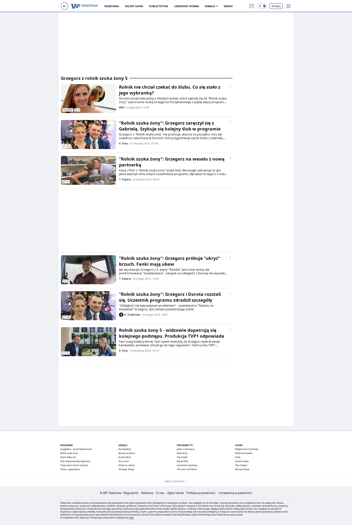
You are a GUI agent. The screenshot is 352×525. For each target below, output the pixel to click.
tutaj (131, 517)
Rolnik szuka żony (69, 453)
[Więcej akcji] (230, 86)
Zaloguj (276, 6)
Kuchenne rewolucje (187, 465)
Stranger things (126, 469)
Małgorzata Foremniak (246, 449)
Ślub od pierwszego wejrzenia (75, 461)
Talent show (134, 6)
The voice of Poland (187, 469)
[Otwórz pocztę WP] (251, 6)
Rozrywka (111, 6)
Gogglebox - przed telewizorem (76, 449)
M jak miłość (124, 457)
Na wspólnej (124, 449)
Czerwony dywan (186, 6)
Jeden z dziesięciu (186, 449)
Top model (182, 457)
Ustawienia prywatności (234, 493)
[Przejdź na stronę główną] (64, 9)
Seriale (210, 6)
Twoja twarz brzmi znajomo (74, 465)
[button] (262, 6)
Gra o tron (123, 461)
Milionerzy (182, 453)
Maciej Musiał (242, 469)
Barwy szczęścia (126, 453)
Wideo (228, 6)
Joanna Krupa (242, 461)
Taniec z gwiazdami (70, 469)
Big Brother (182, 461)
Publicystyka (158, 6)
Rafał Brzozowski (243, 453)
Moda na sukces (126, 465)
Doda (238, 457)
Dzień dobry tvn (68, 457)
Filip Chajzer (241, 465)
